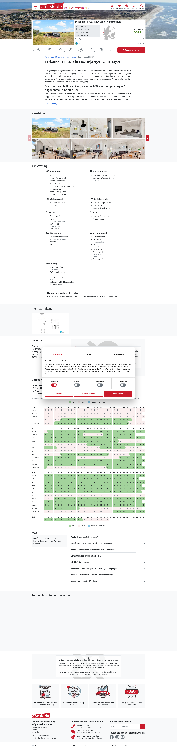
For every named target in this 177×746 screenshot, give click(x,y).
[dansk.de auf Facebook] (112, 737)
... (67, 57)
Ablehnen (59, 394)
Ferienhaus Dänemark (54, 57)
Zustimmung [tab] (57, 354)
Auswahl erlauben (88, 394)
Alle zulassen (118, 394)
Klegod (73, 57)
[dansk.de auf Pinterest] (122, 737)
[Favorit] (142, 39)
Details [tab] (88, 354)
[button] (35, 6)
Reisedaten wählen (132, 50)
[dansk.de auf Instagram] (117, 737)
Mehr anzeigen (53, 103)
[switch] (77, 385)
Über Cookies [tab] (119, 354)
